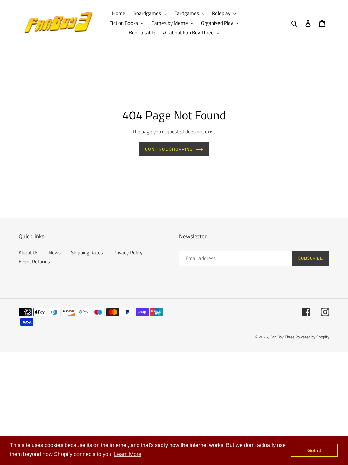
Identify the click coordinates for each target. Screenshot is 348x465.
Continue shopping (169, 149)
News (55, 252)
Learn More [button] (127, 454)
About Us (28, 252)
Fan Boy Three (282, 337)
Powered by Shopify (312, 337)
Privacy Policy (127, 252)
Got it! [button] (314, 450)
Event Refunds (34, 262)
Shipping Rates (87, 252)
